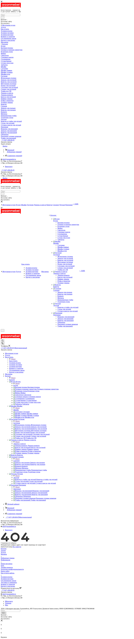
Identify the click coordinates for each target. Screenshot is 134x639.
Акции (3, 550)
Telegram (8, 603)
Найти (3, 613)
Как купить (13, 361)
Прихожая (17, 489)
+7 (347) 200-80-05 (7, 140)
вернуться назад (6, 547)
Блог (2, 565)
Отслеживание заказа (8, 580)
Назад (13, 359)
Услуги (3, 552)
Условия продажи (7, 579)
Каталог (12, 380)
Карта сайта (5, 571)
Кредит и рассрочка (8, 586)
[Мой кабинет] (2, 333)
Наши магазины (6, 564)
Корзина (4, 554)
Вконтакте (8, 166)
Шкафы (16, 410)
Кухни (15, 385)
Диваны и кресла (19, 444)
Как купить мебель (7, 573)
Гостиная (16, 423)
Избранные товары (7, 558)
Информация (5, 560)
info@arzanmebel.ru (9, 159)
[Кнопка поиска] (2, 340)
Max (6, 605)
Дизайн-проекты (7, 567)
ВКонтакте (9, 601)
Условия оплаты (6, 577)
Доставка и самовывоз (9, 582)
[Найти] (2, 17)
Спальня (16, 461)
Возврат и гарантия (8, 584)
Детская (16, 477)
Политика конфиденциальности (12, 569)
